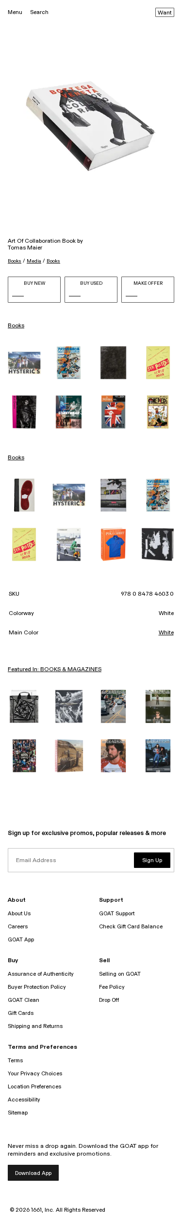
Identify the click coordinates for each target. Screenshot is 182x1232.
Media (34, 261)
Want (165, 13)
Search (39, 12)
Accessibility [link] (24, 1099)
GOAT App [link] (21, 939)
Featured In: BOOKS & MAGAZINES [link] (54, 670)
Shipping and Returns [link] (35, 1026)
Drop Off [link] (109, 1000)
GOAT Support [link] (116, 913)
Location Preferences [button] (34, 1086)
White (166, 633)
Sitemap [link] (18, 1112)
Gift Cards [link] (20, 1013)
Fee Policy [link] (112, 987)
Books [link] (16, 326)
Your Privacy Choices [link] (35, 1073)
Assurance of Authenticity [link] (41, 974)
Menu (15, 12)
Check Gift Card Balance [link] (131, 926)
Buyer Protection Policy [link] (37, 987)
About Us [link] (19, 913)
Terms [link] (15, 1060)
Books (14, 261)
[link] (24, 363)
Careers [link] (18, 926)
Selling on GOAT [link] (120, 974)
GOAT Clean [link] (23, 1000)
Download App (33, 1173)
